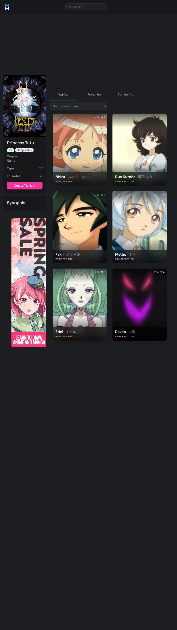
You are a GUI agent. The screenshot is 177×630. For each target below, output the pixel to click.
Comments (125, 94)
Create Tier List (25, 185)
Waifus (63, 94)
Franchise (94, 94)
